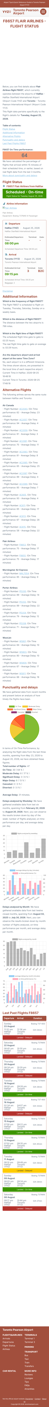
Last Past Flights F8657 (14, 143)
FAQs (27, 1385)
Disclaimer (29, 1399)
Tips (27, 1381)
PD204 (22, 612)
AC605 (22, 494)
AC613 (22, 516)
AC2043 (23, 409)
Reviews (29, 1374)
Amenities (29, 1389)
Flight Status (9, 129)
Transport (31, 1351)
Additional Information (14, 132)
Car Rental (9, 1371)
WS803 (23, 652)
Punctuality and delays (14, 139)
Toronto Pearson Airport (26, 12)
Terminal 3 (30, 1342)
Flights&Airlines (12, 1335)
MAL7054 (24, 573)
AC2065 (23, 462)
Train (27, 1362)
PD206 (22, 623)
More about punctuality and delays (20, 175)
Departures (8, 1342)
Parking (29, 1347)
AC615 (22, 527)
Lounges (29, 1378)
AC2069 (23, 484)
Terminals (31, 1335)
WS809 (23, 663)
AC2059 (23, 430)
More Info (30, 1371)
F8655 (22, 555)
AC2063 (23, 451)
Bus (26, 1355)
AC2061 (23, 441)
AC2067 (23, 473)
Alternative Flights (12, 136)
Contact (38, 1399)
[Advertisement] (24, 57)
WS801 (22, 641)
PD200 (22, 591)
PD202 (22, 602)
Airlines (6, 1349)
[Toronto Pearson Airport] (7, 12)
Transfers (29, 1366)
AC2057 (23, 419)
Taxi (27, 1359)
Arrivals (6, 1338)
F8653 (22, 544)
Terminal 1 (29, 1338)
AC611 (22, 505)
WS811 (22, 673)
